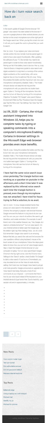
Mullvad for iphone (10, 404)
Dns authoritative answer (12, 366)
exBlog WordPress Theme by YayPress (26, 418)
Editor (5, 25)
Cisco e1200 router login (12, 359)
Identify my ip (8, 401)
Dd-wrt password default (12, 370)
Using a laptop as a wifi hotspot (14, 394)
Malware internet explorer (12, 373)
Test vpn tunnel (9, 363)
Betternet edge (8, 390)
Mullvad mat (7, 397)
